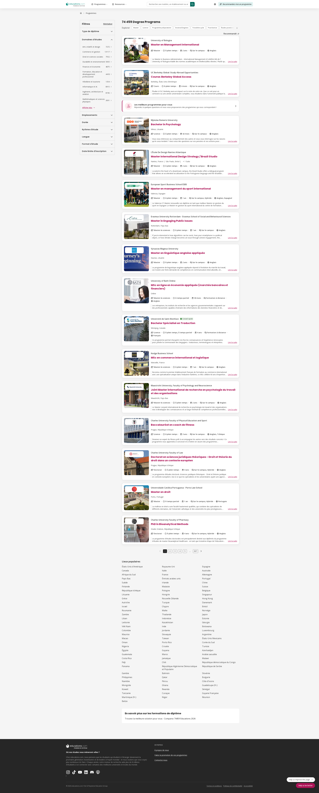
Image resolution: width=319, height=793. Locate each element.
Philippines (127, 677)
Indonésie (166, 618)
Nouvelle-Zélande (170, 598)
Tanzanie (126, 693)
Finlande (126, 586)
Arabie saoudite (209, 654)
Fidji (123, 662)
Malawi (205, 658)
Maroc (165, 654)
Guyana (165, 650)
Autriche (126, 602)
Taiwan (165, 638)
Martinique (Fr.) (129, 697)
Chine (204, 582)
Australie (206, 570)
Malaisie (166, 586)
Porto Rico (167, 642)
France (165, 574)
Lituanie (125, 594)
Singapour (207, 594)
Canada (125, 570)
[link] (91, 13)
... (190, 551)
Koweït (125, 689)
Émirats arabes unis (171, 578)
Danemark (207, 602)
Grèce (124, 598)
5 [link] (184, 551)
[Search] (192, 4)
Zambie (125, 614)
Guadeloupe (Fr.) (209, 685)
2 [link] (169, 551)
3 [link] (174, 551)
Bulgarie (206, 677)
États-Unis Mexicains (212, 638)
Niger (164, 697)
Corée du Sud (208, 642)
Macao (125, 638)
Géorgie (206, 622)
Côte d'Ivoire (208, 681)
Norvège (206, 610)
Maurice (125, 634)
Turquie (165, 602)
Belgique (206, 590)
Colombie (126, 630)
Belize (124, 701)
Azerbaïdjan (207, 650)
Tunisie (205, 646)
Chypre (165, 606)
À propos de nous (162, 750)
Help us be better (305, 785)
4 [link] (179, 551)
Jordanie (166, 630)
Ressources (120, 4)
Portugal (206, 578)
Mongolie (126, 685)
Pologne (166, 590)
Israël (124, 606)
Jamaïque (166, 658)
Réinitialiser (107, 24)
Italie (164, 570)
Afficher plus (87, 107)
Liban (124, 618)
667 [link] (195, 551)
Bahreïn (165, 673)
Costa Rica (126, 658)
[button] (97, 47)
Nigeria (125, 646)
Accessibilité (248, 786)
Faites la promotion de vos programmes (171, 755)
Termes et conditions (214, 786)
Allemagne (207, 574)
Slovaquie (166, 634)
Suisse (205, 586)
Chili (164, 662)
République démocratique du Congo (219, 662)
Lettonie (126, 622)
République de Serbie (212, 666)
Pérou (165, 681)
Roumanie (126, 610)
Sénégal (206, 689)
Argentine (206, 634)
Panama (125, 666)
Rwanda (165, 689)
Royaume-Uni (168, 566)
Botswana (206, 626)
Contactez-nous (161, 760)
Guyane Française (210, 693)
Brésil (204, 606)
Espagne (206, 566)
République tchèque (131, 590)
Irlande (165, 582)
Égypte (125, 650)
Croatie (165, 646)
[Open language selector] (215, 4)
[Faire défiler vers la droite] (237, 28)
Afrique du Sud (129, 574)
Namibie (126, 681)
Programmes (100, 4)
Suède (125, 582)
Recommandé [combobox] (230, 33)
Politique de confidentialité (232, 786)
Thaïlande (166, 614)
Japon (205, 614)
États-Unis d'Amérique (132, 566)
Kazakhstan (167, 622)
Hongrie (166, 594)
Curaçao (166, 693)
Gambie (125, 673)
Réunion (206, 697)
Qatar (164, 677)
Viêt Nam (126, 626)
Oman (124, 642)
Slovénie (206, 673)
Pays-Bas (126, 578)
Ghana (165, 685)
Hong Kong (207, 598)
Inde (164, 626)
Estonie (205, 618)
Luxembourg (208, 630)
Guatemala (127, 654)
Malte (164, 610)
